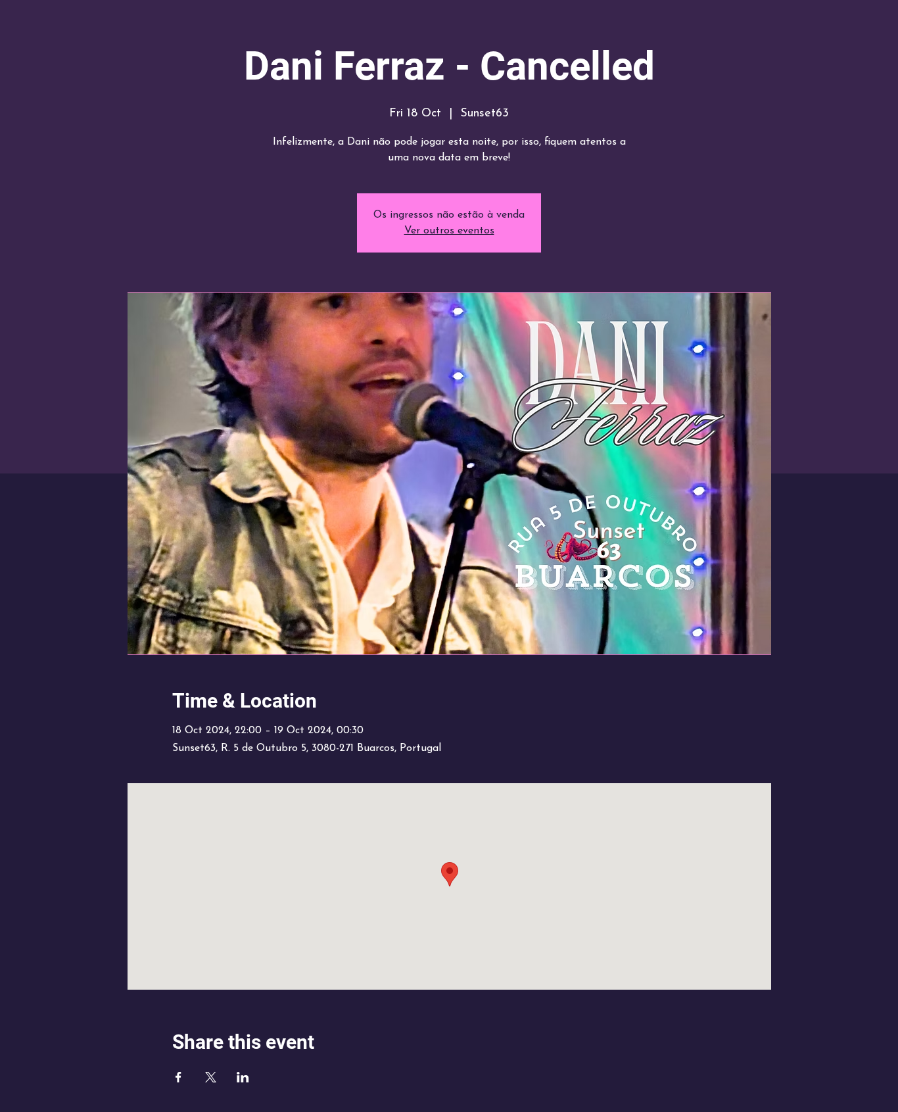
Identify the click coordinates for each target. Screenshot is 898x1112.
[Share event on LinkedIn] (243, 1077)
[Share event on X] (210, 1077)
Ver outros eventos (449, 231)
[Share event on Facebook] (178, 1077)
